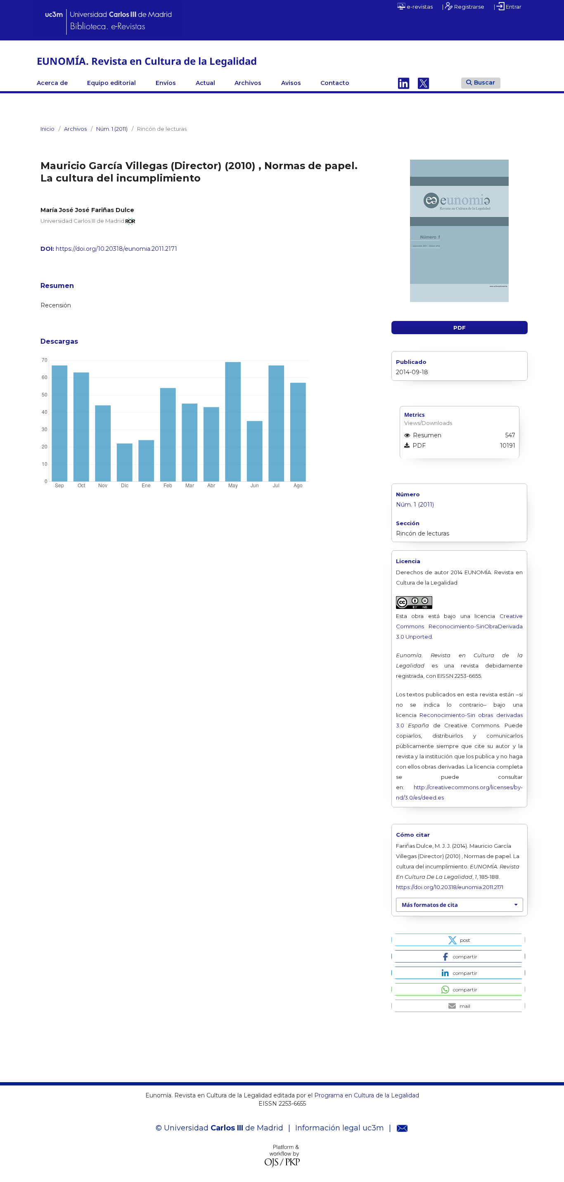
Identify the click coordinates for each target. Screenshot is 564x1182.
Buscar (484, 82)
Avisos (291, 83)
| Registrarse (463, 6)
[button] (458, 940)
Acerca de (52, 83)
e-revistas (419, 6)
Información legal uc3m (339, 1128)
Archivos (248, 83)
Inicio (47, 128)
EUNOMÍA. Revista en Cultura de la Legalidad (147, 61)
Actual (205, 83)
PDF (459, 327)
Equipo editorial (111, 83)
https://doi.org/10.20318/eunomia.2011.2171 (116, 248)
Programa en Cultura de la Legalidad (366, 1095)
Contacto (334, 83)
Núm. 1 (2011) (112, 128)
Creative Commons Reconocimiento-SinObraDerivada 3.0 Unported (459, 626)
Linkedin (404, 83)
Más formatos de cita (430, 904)
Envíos (166, 83)
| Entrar (507, 6)
